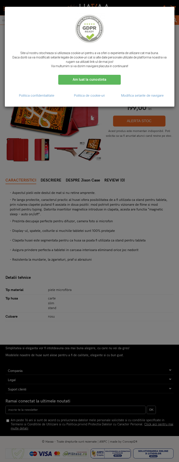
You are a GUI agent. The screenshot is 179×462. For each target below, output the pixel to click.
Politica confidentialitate (36, 96)
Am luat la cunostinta (89, 79)
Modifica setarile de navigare (142, 96)
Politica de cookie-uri (89, 96)
